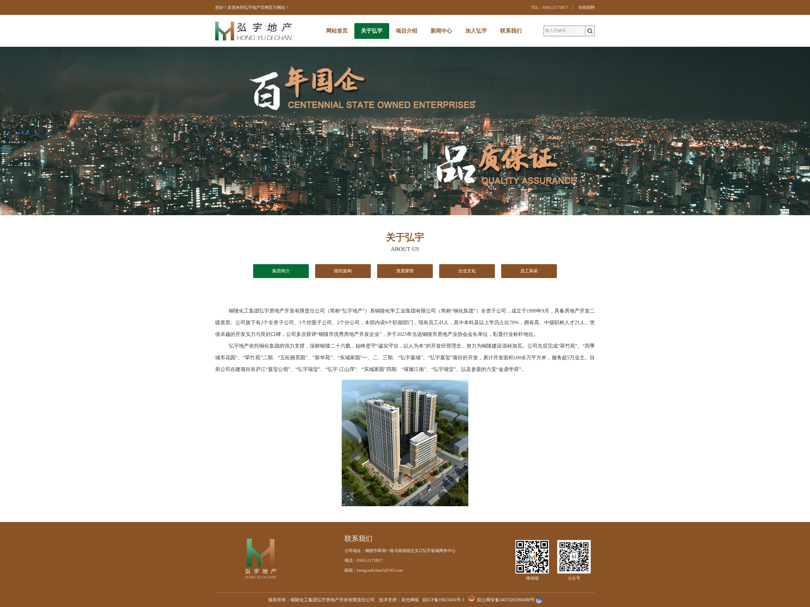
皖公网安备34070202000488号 (506, 600)
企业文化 (467, 271)
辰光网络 (410, 600)
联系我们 (511, 31)
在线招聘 (586, 7)
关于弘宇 (372, 31)
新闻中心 (441, 31)
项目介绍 (406, 31)
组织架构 (343, 271)
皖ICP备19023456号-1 (443, 600)
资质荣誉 (405, 271)
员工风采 (529, 271)
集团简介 (281, 271)
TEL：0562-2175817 (549, 7)
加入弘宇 (476, 31)
